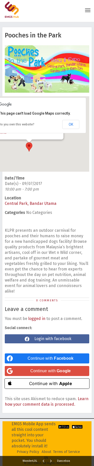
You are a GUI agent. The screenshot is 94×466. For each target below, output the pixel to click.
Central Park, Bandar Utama (30, 203)
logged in (36, 318)
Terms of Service (66, 452)
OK (71, 124)
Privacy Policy (28, 452)
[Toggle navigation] (87, 10)
